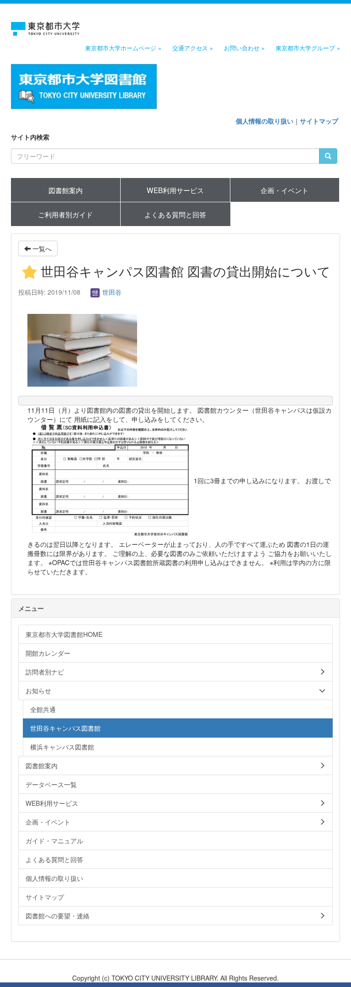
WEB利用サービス (175, 190)
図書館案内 (65, 190)
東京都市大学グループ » (308, 48)
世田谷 (111, 292)
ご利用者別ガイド (65, 214)
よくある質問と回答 (175, 214)
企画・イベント (284, 190)
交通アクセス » (192, 48)
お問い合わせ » (244, 48)
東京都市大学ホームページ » (123, 48)
